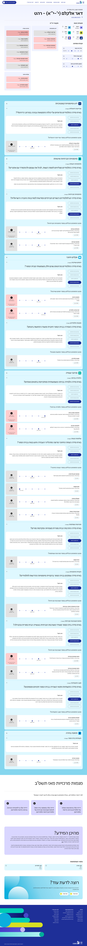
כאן (62, 842)
